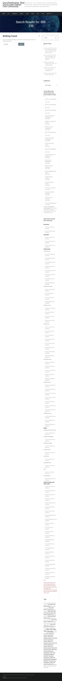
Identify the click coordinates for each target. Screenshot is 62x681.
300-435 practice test (47, 624)
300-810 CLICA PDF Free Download (49, 367)
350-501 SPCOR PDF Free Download (50, 290)
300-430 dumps (50, 617)
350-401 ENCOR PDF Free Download (50, 255)
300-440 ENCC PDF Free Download (49, 279)
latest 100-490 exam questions (50, 639)
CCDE (43, 13)
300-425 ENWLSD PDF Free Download (50, 271)
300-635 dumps (48, 626)
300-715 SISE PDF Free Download (49, 336)
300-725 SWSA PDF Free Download (50, 344)
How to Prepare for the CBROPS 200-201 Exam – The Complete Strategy (51, 64)
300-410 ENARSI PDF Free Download (50, 259)
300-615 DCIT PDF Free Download (49, 317)
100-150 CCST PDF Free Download (49, 227)
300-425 (50, 611)
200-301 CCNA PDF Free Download (49, 238)
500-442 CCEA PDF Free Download (49, 499)
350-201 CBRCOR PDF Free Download (50, 417)
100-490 (50, 604)
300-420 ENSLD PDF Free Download (50, 267)
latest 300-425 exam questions (50, 644)
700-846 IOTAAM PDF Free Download (50, 569)
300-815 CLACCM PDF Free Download (50, 371)
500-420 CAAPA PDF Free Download (50, 495)
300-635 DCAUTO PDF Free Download (50, 394)
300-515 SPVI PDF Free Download (49, 298)
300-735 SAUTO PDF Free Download (50, 402)
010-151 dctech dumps (49, 603)
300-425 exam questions (50, 613)
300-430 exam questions (50, 620)
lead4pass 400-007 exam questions (49, 663)
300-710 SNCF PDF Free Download (49, 332)
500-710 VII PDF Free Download (49, 528)
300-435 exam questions (52, 623)
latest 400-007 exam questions (50, 650)
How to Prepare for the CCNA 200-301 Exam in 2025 (50, 74)
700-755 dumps (50, 630)
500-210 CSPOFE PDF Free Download (50, 491)
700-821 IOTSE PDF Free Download (50, 557)
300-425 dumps (50, 612)
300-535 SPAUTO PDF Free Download (50, 398)
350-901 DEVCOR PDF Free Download (50, 386)
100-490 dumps (50, 605)
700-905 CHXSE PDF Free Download (50, 573)
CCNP (27, 13)
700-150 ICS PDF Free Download (49, 532)
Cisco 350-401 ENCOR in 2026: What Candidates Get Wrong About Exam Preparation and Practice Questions (51, 50)
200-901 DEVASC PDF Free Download (50, 242)
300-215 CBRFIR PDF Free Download (50, 421)
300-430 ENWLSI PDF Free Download (50, 275)
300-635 (52, 624)
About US (49, 13)
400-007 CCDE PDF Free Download (49, 473)
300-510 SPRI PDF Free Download (49, 294)
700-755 (49, 629)
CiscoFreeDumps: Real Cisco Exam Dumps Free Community (13, 4)
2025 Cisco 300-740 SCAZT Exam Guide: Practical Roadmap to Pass (50, 69)
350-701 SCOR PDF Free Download (49, 327)
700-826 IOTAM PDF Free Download (50, 561)
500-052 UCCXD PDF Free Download (50, 487)
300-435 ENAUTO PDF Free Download (50, 390)
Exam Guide (47, 102)
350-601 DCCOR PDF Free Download (50, 309)
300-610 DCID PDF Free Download (49, 313)
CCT (9, 13)
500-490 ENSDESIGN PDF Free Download (51, 520)
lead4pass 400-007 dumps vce (50, 660)
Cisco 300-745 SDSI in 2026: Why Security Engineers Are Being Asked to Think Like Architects (50, 57)
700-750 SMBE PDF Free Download (49, 548)
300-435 (55, 621)
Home (3, 13)
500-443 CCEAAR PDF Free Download (50, 503)
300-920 (55, 626)
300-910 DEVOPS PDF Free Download (50, 410)
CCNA (32, 13)
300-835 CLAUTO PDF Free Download (50, 406)
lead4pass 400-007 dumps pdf (49, 658)
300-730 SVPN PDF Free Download (49, 348)
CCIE (38, 13)
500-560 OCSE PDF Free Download (49, 524)
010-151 (45, 603)
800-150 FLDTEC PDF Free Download (50, 232)
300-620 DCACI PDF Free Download (50, 321)
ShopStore (5, 677)
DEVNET (21, 13)
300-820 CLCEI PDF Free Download (49, 375)
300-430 (50, 616)
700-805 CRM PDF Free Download (49, 553)
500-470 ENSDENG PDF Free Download (50, 516)
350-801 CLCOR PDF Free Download (50, 363)
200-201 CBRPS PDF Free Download (50, 246)
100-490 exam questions (49, 608)
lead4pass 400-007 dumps (49, 655)
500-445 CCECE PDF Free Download (50, 512)
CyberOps (14, 13)
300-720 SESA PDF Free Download (49, 340)
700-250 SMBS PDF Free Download (49, 544)
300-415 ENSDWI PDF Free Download (50, 263)
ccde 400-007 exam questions (49, 634)
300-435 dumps (46, 623)
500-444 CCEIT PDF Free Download (49, 507)
